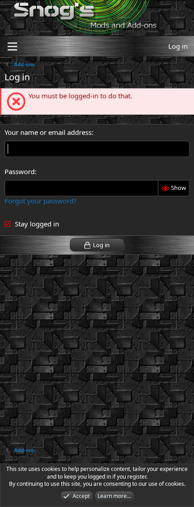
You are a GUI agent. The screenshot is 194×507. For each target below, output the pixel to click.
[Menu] (12, 46)
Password (20, 171)
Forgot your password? (41, 200)
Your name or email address (48, 132)
